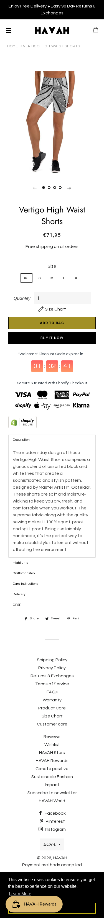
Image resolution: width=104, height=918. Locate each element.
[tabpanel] (52, 123)
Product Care (52, 708)
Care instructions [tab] (25, 584)
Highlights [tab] (20, 563)
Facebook (55, 813)
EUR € (49, 844)
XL (77, 278)
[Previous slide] (35, 188)
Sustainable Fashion (52, 777)
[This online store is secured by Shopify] (52, 423)
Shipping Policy (52, 660)
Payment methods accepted (52, 865)
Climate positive (52, 768)
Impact (52, 785)
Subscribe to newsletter (52, 793)
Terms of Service (52, 684)
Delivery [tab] (19, 594)
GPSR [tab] (17, 605)
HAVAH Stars (52, 752)
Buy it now (52, 338)
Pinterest (55, 821)
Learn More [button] (20, 893)
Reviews (52, 736)
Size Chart (52, 716)
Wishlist (52, 744)
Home (12, 46)
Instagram (55, 829)
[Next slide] (69, 188)
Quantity (21, 298)
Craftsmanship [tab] (24, 573)
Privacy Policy (52, 668)
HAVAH (60, 858)
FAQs (52, 692)
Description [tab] (21, 440)
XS (26, 278)
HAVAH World (52, 801)
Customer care (52, 724)
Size (52, 266)
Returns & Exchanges (52, 676)
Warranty (52, 700)
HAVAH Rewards (52, 760)
